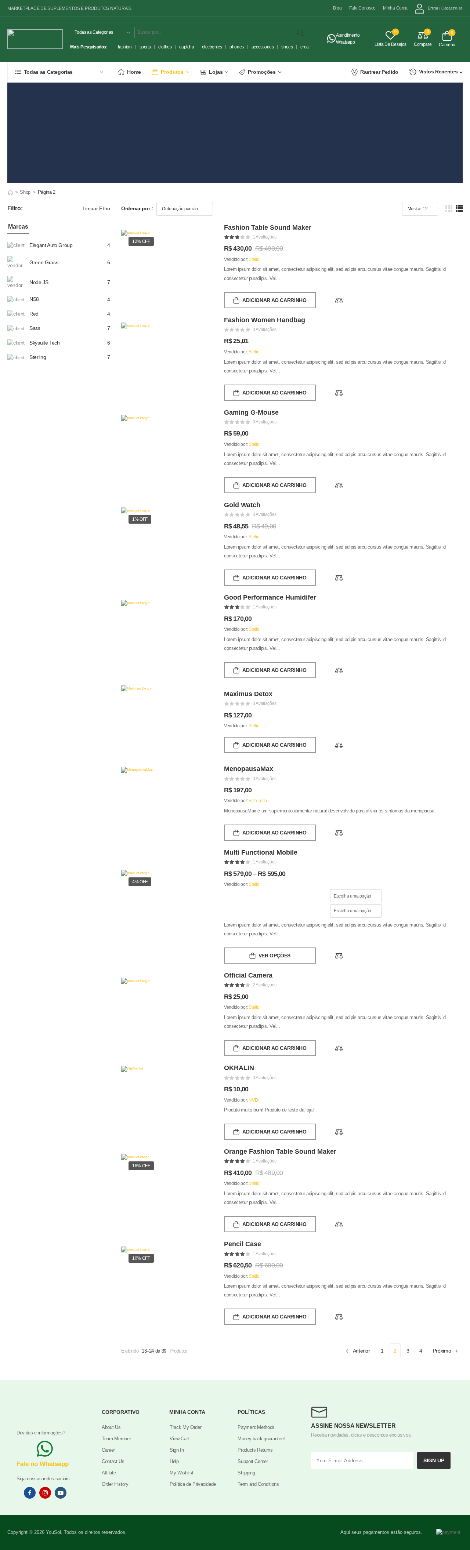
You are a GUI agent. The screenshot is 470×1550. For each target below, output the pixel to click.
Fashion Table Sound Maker (267, 227)
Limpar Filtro (96, 208)
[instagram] (45, 1493)
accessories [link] (263, 47)
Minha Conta (395, 8)
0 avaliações (264, 329)
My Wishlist (181, 1473)
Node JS (38, 282)
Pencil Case (242, 1244)
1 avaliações (264, 237)
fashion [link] (124, 47)
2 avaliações (264, 985)
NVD (253, 1100)
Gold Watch (242, 505)
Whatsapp (345, 42)
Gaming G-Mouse (251, 412)
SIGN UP (433, 1460)
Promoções (262, 72)
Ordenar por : (137, 208)
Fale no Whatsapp (43, 1463)
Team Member (116, 1438)
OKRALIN (239, 1067)
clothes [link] (164, 47)
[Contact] (331, 39)
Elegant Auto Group (51, 245)
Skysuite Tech (44, 343)
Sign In (177, 1450)
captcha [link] (186, 47)
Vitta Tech (258, 800)
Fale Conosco (362, 8)
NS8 (34, 299)
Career (108, 1450)
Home (134, 72)
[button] (448, 208)
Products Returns (255, 1450)
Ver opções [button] (274, 955)
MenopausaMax (248, 768)
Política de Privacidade (193, 1484)
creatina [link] (307, 47)
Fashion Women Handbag (264, 320)
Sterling (37, 357)
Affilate (109, 1473)
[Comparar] (338, 300)
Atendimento (348, 35)
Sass (34, 328)
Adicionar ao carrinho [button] (274, 300)
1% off (140, 519)
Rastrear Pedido (379, 72)
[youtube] (60, 1493)
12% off (141, 241)
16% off (141, 1165)
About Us (111, 1427)
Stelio (254, 259)
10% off (141, 1258)
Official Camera (248, 975)
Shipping (246, 1473)
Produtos (172, 72)
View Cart (179, 1438)
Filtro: (14, 208)
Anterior (361, 1351)
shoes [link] (287, 47)
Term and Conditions (258, 1484)
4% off (140, 881)
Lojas (216, 72)
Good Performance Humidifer (270, 597)
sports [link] (145, 47)
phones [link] (236, 47)
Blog (337, 8)
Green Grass (43, 262)
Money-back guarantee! (261, 1438)
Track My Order (185, 1427)
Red (34, 314)
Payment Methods (256, 1427)
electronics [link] (212, 47)
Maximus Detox (248, 694)
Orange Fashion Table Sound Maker (280, 1151)
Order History (115, 1484)
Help (174, 1461)
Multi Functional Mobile (260, 852)
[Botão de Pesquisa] (301, 32)
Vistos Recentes (438, 71)
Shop (25, 192)
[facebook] (30, 1493)
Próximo (442, 1351)
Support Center (253, 1461)
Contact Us (113, 1461)
